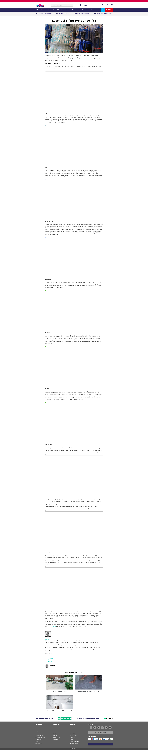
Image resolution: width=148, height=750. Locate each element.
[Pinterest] (98, 727)
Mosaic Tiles (55, 735)
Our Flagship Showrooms (74, 741)
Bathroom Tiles (55, 726)
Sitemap (71, 739)
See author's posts (53, 666)
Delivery (36, 731)
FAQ (36, 733)
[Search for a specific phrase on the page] (72, 5)
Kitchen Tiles (55, 729)
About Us (72, 726)
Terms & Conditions (73, 735)
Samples (36, 741)
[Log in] (108, 4)
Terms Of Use (72, 733)
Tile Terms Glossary (38, 739)
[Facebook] (91, 727)
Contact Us (37, 729)
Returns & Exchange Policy (40, 737)
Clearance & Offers (38, 726)
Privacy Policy (72, 737)
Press (71, 731)
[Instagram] (106, 727)
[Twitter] (95, 727)
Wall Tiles (54, 733)
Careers (71, 729)
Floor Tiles (54, 731)
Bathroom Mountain (74, 743)
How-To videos (52, 626)
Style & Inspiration (38, 743)
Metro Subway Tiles (56, 737)
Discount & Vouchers (39, 735)
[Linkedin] (110, 727)
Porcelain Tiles (55, 739)
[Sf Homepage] (39, 5)
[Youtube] (102, 727)
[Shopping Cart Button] (112, 4)
